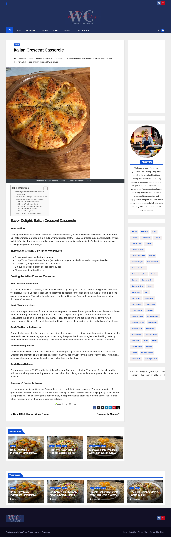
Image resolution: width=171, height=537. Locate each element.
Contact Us (132, 532)
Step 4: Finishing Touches (29, 208)
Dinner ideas (136, 292)
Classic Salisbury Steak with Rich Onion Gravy (103, 451)
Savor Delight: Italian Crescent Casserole (28, 192)
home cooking (137, 328)
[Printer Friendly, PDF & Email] (65, 404)
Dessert (134, 280)
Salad (64, 446)
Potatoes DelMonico (107, 414)
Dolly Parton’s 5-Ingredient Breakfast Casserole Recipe (22, 452)
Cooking (148, 243)
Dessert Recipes (137, 286)
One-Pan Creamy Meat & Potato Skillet (144, 493)
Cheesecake (146, 237)
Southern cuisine (147, 353)
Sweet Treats (136, 359)
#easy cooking (75, 58)
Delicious (154, 274)
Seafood (149, 347)
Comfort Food (136, 243)
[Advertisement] (146, 76)
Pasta (58, 446)
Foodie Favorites (152, 316)
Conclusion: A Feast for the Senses (29, 213)
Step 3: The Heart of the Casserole (31, 206)
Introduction (21, 194)
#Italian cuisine (39, 62)
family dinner (150, 304)
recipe (154, 340)
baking (134, 231)
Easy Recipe (149, 298)
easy (146, 292)
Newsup (36, 532)
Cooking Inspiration (138, 256)
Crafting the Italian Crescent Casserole (30, 199)
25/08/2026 (96, 499)
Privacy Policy (143, 532)
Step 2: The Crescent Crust (29, 204)
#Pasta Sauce (52, 62)
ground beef (152, 322)
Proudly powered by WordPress (16, 532)
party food (135, 340)
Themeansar (46, 532)
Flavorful (150, 310)
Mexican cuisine (151, 334)
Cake (154, 231)
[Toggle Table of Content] (44, 188)
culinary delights (153, 262)
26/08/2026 (16, 499)
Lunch (103, 446)
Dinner (17, 44)
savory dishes (137, 347)
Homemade (150, 328)
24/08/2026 (136, 499)
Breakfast (144, 231)
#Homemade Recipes (23, 62)
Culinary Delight (137, 262)
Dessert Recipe (147, 280)
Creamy (152, 256)
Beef (91, 446)
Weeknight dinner (151, 359)
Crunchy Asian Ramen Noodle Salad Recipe (62, 451)
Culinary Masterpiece (139, 274)
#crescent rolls (62, 58)
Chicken (157, 237)
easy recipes (136, 304)
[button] (159, 30)
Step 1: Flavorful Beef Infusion (30, 201)
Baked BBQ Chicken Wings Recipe (31, 414)
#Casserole (21, 58)
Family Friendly (137, 310)
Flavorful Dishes (137, 316)
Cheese (134, 237)
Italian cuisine (136, 334)
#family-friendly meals (91, 58)
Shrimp (134, 353)
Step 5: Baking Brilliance (28, 211)
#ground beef (106, 58)
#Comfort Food (49, 58)
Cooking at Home (138, 250)
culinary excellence (138, 268)
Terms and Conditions (157, 532)
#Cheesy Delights (34, 58)
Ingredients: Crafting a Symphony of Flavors (32, 197)
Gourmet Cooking (138, 322)
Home (125, 532)
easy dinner (136, 298)
